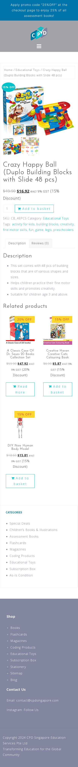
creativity (67, 224)
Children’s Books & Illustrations (34, 530)
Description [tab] (17, 243)
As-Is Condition (21, 575)
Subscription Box (23, 569)
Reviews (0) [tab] (40, 243)
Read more (21, 389)
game (39, 230)
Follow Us (31, 710)
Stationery (18, 667)
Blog (13, 680)
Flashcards (18, 543)
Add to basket (36, 209)
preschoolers (63, 230)
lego (48, 230)
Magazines (18, 549)
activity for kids (23, 224)
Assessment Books (24, 536)
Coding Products (22, 556)
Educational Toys (28, 70)
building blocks (47, 224)
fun (31, 230)
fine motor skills (15, 230)
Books (15, 628)
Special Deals (20, 523)
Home (8, 70)
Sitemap (16, 673)
